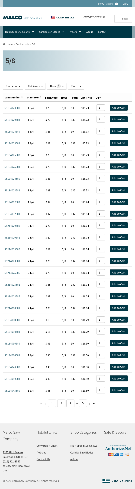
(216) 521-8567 (11, 461)
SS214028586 (12, 296)
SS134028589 (12, 178)
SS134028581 (12, 190)
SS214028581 (12, 308)
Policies (41, 452)
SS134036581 (12, 355)
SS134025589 (12, 155)
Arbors (73, 31)
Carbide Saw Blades (49, 31)
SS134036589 (12, 343)
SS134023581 (12, 143)
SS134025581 (12, 167)
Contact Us (43, 459)
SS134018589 (12, 320)
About (89, 31)
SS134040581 (12, 379)
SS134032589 (12, 202)
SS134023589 (12, 131)
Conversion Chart (47, 445)
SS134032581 (12, 214)
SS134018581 (12, 331)
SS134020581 (12, 119)
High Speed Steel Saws (17, 31)
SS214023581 (12, 261)
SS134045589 (12, 390)
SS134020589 (12, 108)
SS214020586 (12, 225)
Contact (102, 31)
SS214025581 (12, 284)
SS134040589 (12, 367)
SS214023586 (12, 249)
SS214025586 (12, 273)
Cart (125, 3)
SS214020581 (12, 237)
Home (10, 44)
